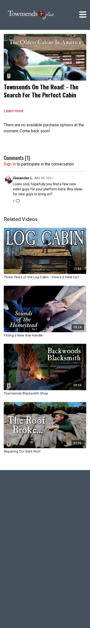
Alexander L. (23, 178)
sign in (10, 164)
